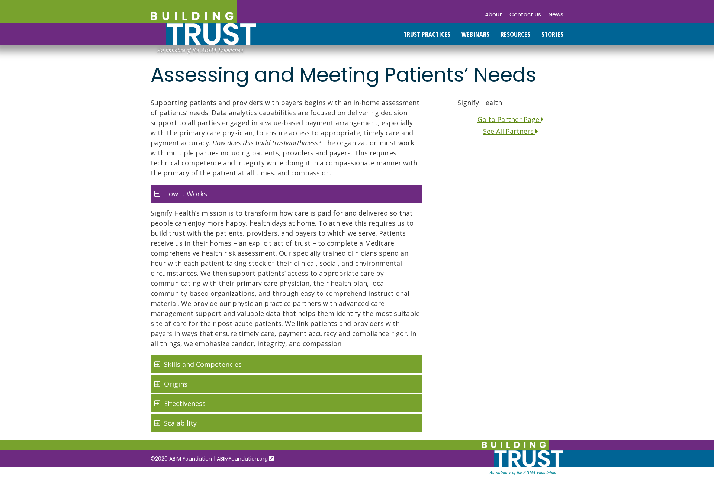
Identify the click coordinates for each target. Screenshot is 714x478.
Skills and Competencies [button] (203, 364)
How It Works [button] (185, 193)
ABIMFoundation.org (243, 458)
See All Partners (509, 131)
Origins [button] (175, 384)
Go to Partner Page (509, 119)
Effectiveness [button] (185, 403)
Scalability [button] (180, 423)
